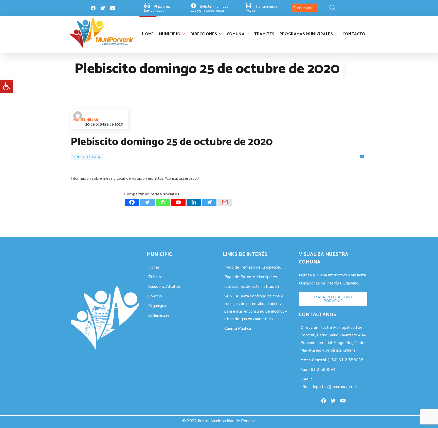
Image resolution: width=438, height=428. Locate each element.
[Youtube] (112, 8)
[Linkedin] (194, 202)
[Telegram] (209, 202)
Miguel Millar (85, 120)
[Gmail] (224, 202)
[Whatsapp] (163, 202)
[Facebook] (93, 8)
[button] (6, 86)
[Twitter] (103, 8)
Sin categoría (86, 157)
